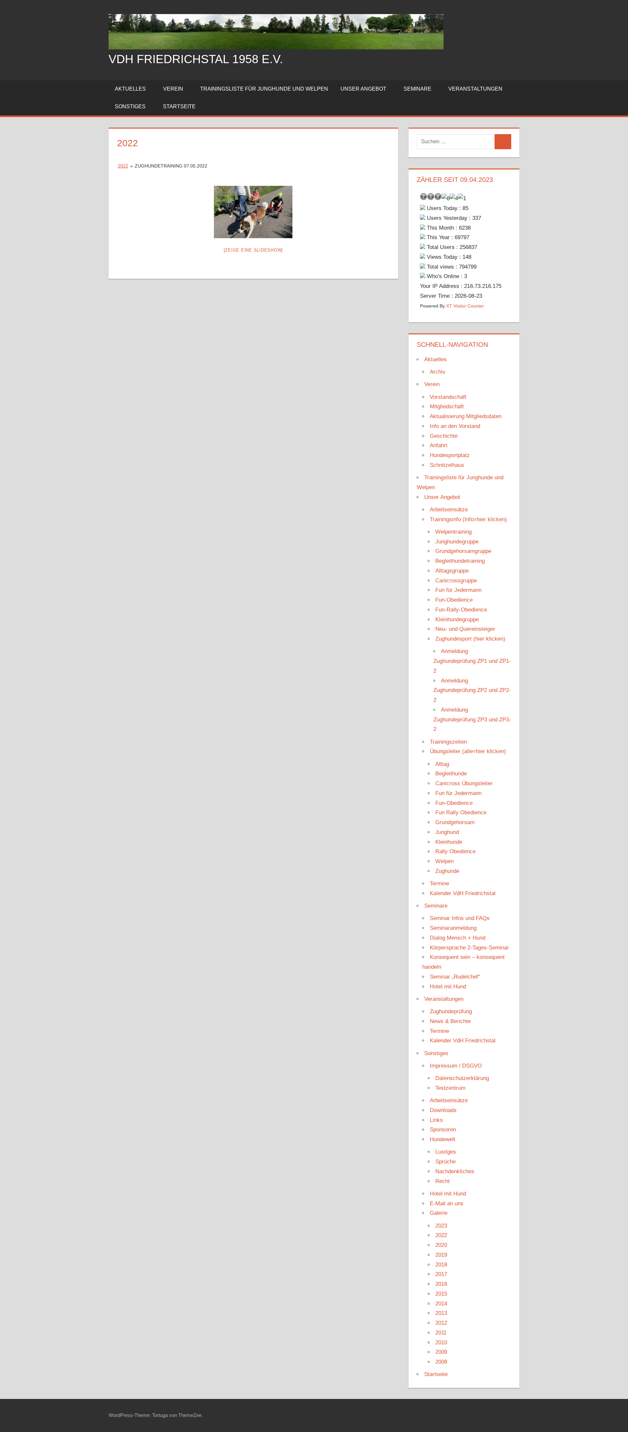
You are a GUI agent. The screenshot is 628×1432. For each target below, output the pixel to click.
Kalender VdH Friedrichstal (463, 893)
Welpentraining (453, 532)
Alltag (442, 764)
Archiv (437, 372)
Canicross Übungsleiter (464, 783)
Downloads (443, 1110)
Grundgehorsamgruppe (463, 551)
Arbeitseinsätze (449, 509)
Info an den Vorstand (455, 426)
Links (436, 1120)
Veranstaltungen (475, 89)
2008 (441, 1362)
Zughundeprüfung (451, 1011)
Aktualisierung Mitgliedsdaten (465, 416)
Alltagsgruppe (452, 571)
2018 (441, 1265)
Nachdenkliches (454, 1171)
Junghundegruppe (457, 542)
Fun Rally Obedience (460, 812)
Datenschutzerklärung (462, 1078)
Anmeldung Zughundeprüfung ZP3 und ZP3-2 (472, 720)
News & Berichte (450, 1021)
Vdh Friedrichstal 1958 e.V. (196, 59)
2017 (441, 1274)
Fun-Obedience (454, 600)
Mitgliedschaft (447, 406)
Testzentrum (450, 1088)
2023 (441, 1226)
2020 (441, 1245)
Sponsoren (443, 1129)
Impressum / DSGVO (456, 1066)
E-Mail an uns (446, 1203)
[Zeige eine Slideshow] (253, 250)
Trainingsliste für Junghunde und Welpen (264, 89)
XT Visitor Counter (465, 306)
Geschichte (444, 436)
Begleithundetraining (460, 561)
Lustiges (445, 1152)
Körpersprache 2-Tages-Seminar (469, 948)
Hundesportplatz (450, 455)
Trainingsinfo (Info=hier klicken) (468, 519)
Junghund (447, 832)
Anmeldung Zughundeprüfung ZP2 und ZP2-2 (472, 690)
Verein (173, 89)
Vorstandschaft (448, 397)
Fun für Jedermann (458, 590)
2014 (441, 1303)
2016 (441, 1284)
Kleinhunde (448, 842)
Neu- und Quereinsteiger (465, 629)
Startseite (179, 106)
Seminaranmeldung (453, 928)
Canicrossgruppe (456, 580)
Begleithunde (451, 773)
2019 (441, 1255)
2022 (123, 165)
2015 (441, 1294)
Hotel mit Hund (448, 986)
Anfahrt (438, 445)
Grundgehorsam (455, 822)
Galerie (438, 1213)
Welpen (444, 861)
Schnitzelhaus (447, 465)
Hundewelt (442, 1139)
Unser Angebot (363, 89)
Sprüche (445, 1161)
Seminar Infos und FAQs (460, 918)
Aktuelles (130, 89)
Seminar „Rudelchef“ (455, 977)
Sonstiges (130, 106)
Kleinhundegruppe (457, 619)
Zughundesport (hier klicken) (470, 639)
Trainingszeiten (448, 742)
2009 (441, 1352)
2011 (440, 1333)
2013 (441, 1313)
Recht (442, 1181)
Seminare (417, 89)
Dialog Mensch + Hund (457, 938)
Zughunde (447, 871)
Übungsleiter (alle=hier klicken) (468, 751)
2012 (441, 1323)
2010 (441, 1342)
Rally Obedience (455, 851)
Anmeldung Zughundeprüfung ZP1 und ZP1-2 (472, 661)
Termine (439, 883)
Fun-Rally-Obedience (461, 610)
